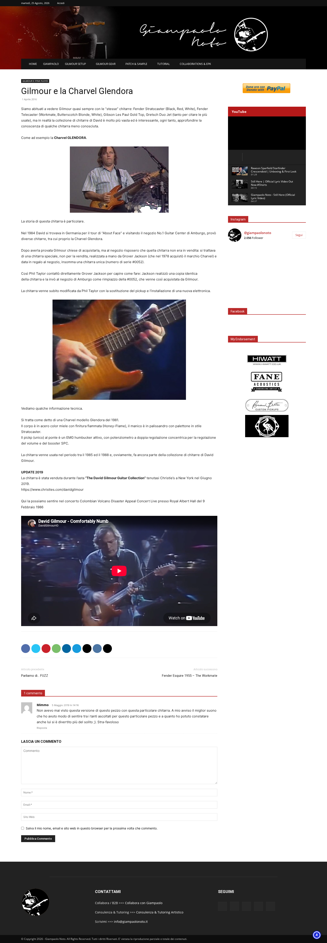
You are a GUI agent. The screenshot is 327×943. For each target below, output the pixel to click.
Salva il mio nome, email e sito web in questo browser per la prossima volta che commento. (91, 828)
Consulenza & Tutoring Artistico (159, 912)
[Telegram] (76, 648)
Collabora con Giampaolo (143, 903)
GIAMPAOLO (51, 64)
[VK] (97, 648)
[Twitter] (35, 648)
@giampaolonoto (257, 232)
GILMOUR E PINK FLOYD (35, 80)
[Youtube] (270, 906)
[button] (300, 64)
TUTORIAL (163, 64)
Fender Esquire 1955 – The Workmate (189, 676)
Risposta (42, 727)
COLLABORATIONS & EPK (195, 64)
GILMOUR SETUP (75, 64)
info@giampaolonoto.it (131, 921)
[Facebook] (25, 648)
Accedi (61, 3)
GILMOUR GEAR (105, 64)
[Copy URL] (107, 648)
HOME (33, 64)
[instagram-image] (241, 258)
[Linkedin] (66, 648)
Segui (299, 235)
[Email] (87, 648)
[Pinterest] (46, 648)
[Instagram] (234, 906)
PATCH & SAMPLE (136, 64)
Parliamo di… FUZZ (34, 676)
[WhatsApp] (56, 648)
